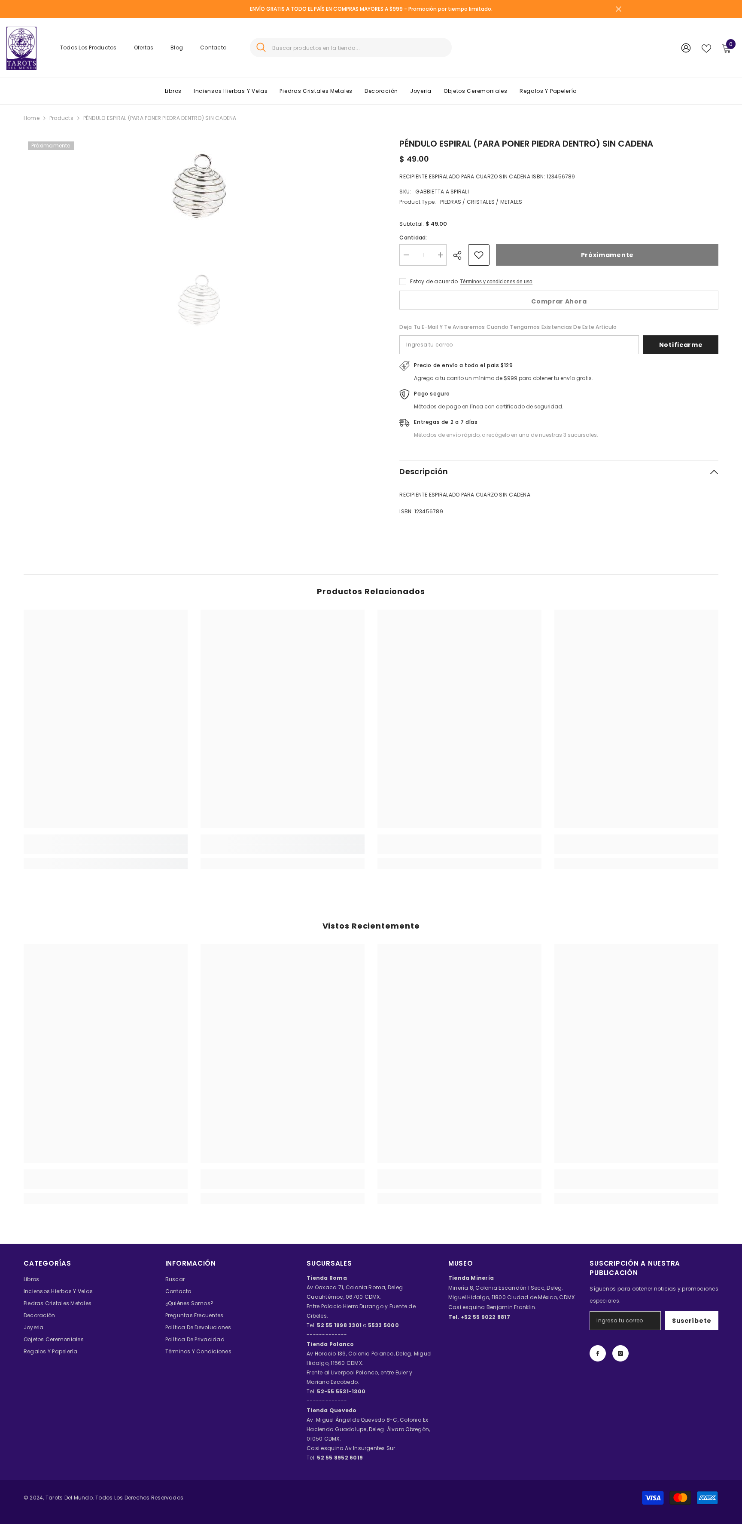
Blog (176, 47)
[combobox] (359, 47)
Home (32, 118)
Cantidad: (413, 237)
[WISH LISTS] (706, 47)
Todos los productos (88, 47)
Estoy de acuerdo (434, 281)
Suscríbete (692, 1320)
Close (618, 9)
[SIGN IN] (686, 47)
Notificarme (681, 344)
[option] (199, 188)
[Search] (351, 47)
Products (61, 118)
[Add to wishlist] (479, 255)
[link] (106, 849)
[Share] (460, 255)
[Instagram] (620, 1353)
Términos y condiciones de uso (496, 282)
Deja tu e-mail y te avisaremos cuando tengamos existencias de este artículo (508, 327)
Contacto (213, 47)
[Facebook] (598, 1353)
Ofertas (144, 47)
